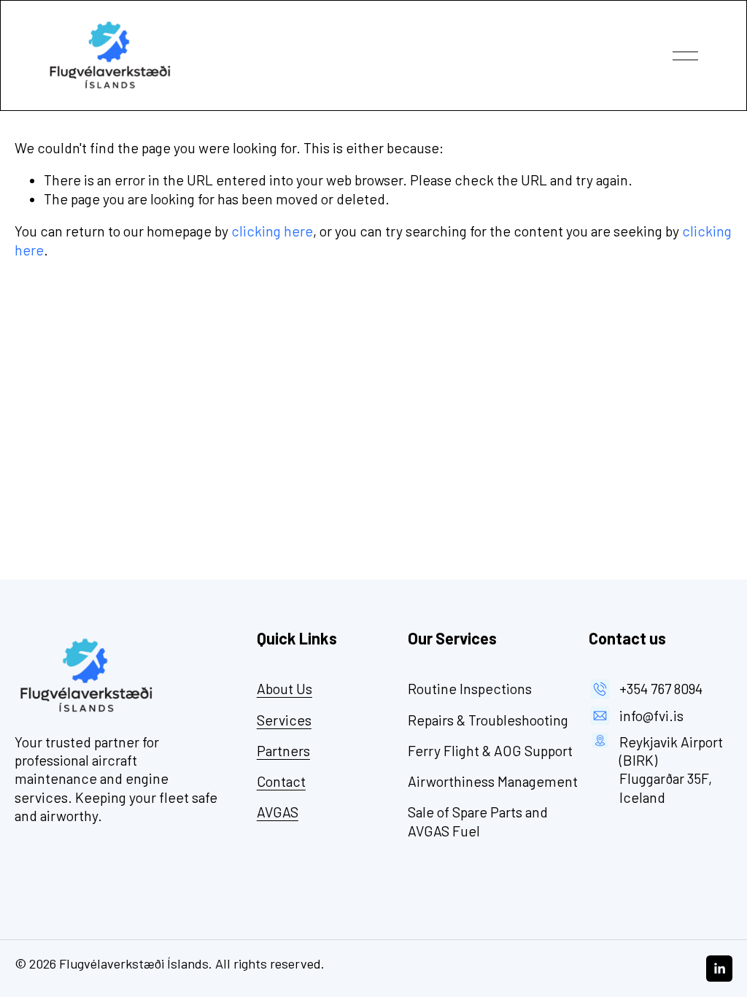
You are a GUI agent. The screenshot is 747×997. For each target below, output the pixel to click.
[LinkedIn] (719, 968)
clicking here (272, 231)
